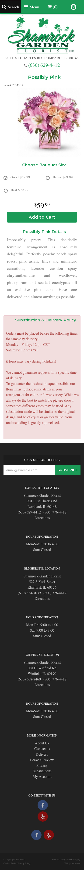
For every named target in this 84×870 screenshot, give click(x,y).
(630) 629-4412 (44, 65)
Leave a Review (42, 759)
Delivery (42, 754)
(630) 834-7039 (29, 592)
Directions (42, 517)
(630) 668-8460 (29, 679)
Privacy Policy (24, 863)
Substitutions (42, 770)
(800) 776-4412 (54, 512)
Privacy (42, 765)
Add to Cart (42, 217)
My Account (42, 776)
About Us (42, 742)
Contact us (42, 748)
